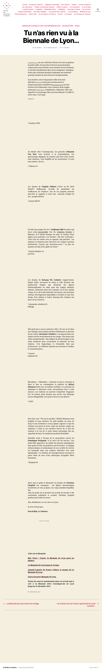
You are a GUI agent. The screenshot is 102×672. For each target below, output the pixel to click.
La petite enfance (28, 9)
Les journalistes (73, 12)
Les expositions (75, 7)
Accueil (24, 4)
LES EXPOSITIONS (67, 25)
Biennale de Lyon (85, 12)
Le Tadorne (12, 667)
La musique (68, 14)
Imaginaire (39, 9)
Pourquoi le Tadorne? (36, 4)
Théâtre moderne (62, 7)
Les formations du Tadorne (47, 14)
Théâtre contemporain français (44, 7)
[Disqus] (51, 637)
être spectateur (27, 7)
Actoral (60, 14)
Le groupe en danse (73, 9)
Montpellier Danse (50, 9)
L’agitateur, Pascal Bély (52, 4)
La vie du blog (86, 7)
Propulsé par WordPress (26, 667)
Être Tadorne (65, 4)
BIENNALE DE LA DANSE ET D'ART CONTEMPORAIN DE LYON (41, 25)
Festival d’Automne (21, 14)
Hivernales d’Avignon (40, 12)
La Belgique (61, 9)
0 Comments (65, 47)
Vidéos (77, 25)
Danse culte (32, 14)
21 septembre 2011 (51, 47)
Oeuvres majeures (85, 4)
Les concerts (86, 9)
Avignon (74, 4)
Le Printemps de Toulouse (82, 14)
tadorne (39, 47)
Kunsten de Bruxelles (24, 12)
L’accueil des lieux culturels (57, 12)
